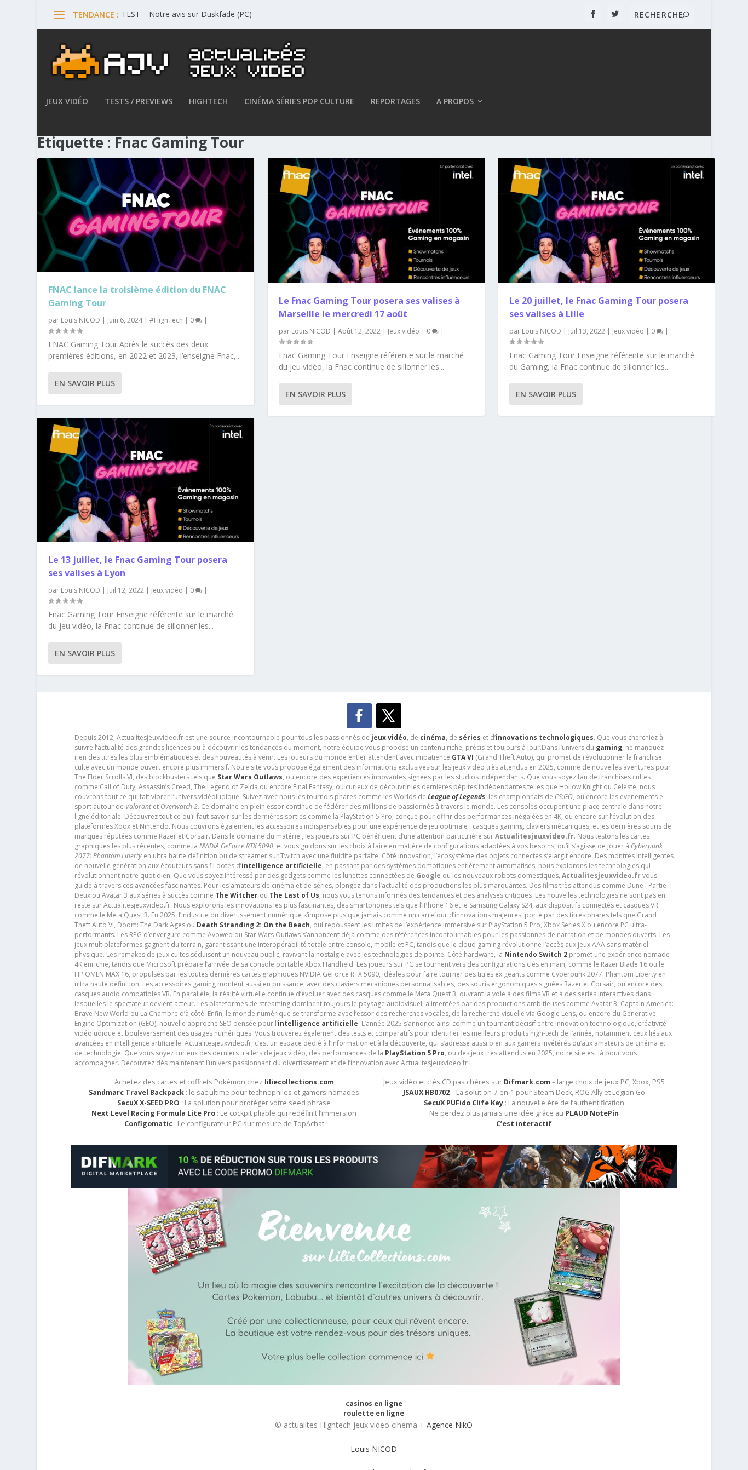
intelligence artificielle (318, 1023)
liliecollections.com (299, 1082)
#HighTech (166, 320)
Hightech (208, 101)
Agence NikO (450, 1425)
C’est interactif (524, 1123)
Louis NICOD (80, 320)
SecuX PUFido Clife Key (463, 1102)
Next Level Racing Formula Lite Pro (153, 1113)
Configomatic (148, 1123)
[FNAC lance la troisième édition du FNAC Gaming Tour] (145, 215)
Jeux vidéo (66, 101)
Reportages (395, 101)
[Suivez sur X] (388, 715)
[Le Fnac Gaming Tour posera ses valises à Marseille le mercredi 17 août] (376, 220)
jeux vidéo (389, 737)
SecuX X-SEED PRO (148, 1102)
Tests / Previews (138, 101)
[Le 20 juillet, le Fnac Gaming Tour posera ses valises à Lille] (606, 220)
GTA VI (463, 757)
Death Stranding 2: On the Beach (253, 924)
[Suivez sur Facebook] (359, 715)
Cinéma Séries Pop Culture (299, 101)
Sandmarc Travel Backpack (136, 1092)
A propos (455, 101)
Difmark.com (527, 1082)
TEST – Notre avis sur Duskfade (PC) (187, 14)
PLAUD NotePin (592, 1113)
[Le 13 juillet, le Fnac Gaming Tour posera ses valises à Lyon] (145, 480)
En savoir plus (85, 383)
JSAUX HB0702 (426, 1092)
